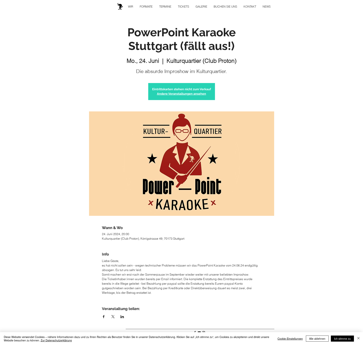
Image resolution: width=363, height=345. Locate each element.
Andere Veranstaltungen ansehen (181, 94)
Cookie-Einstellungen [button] (290, 338)
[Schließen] (358, 338)
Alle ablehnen (317, 338)
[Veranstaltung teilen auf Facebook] (103, 316)
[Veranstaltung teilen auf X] (113, 316)
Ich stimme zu (342, 338)
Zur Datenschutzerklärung (56, 340)
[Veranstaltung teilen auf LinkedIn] (122, 316)
